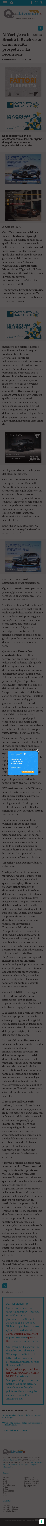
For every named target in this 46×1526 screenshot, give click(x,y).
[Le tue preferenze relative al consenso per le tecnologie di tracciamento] (41, 1521)
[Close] (37, 750)
